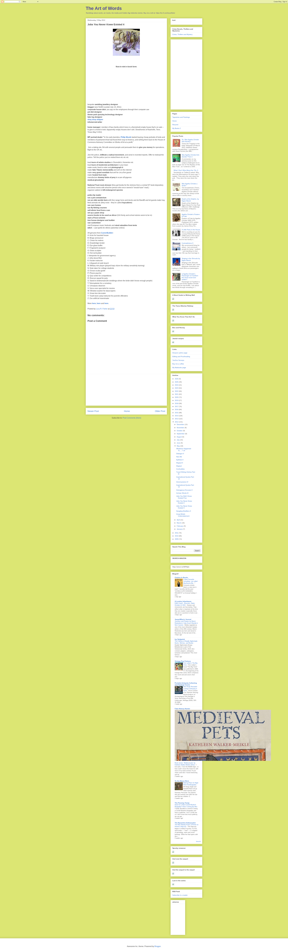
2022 (177, 391)
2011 (177, 533)
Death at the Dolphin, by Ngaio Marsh (190, 200)
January (180, 529)
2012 (177, 422)
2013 (177, 419)
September (181, 434)
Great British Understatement (182, 515)
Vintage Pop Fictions (183, 661)
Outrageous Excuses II (184, 490)
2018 (177, 403)
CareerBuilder (107, 233)
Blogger (157, 946)
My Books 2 (176, 128)
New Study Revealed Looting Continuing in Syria (190, 688)
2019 (177, 400)
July (178, 440)
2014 (177, 416)
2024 (177, 385)
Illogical (179, 466)
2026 (177, 379)
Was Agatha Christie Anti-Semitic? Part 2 (191, 156)
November (181, 427)
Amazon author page (179, 353)
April (178, 520)
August (179, 437)
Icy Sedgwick (180, 639)
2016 (177, 409)
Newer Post (93, 411)
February (180, 526)
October (180, 431)
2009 (177, 539)
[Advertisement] (126, 390)
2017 (177, 406)
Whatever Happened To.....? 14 (183, 449)
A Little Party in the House (191, 230)
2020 (177, 397)
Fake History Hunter (182, 709)
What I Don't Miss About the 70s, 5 (186, 170)
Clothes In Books (181, 577)
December (181, 424)
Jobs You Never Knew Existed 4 (184, 502)
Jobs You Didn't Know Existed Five (184, 497)
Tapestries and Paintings (181, 117)
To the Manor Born (182, 781)
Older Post (160, 411)
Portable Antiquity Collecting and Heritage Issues (186, 684)
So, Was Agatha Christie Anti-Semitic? (190, 140)
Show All (198, 841)
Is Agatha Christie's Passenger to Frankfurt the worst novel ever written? (190, 276)
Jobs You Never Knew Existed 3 (184, 507)
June (179, 443)
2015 (177, 413)
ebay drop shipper (95, 119)
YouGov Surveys (178, 360)
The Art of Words (104, 8)
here (94, 303)
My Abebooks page (179, 367)
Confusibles (180, 469)
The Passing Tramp (182, 803)
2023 (177, 388)
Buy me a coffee (178, 364)
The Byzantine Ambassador (185, 823)
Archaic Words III (182, 493)
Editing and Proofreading (181, 356)
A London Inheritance (183, 601)
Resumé (175, 125)
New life (179, 457)
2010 (177, 536)
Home (127, 411)
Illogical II (179, 463)
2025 (177, 382)
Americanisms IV (182, 482)
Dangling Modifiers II (183, 511)
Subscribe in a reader (180, 895)
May (178, 446)
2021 (177, 394)
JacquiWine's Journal (183, 619)
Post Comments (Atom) (132, 418)
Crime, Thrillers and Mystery (182, 34)
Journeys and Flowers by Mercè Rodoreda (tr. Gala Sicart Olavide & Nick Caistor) (186, 623)
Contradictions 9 (187, 243)
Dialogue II (180, 453)
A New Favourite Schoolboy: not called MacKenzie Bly (190, 581)
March (179, 523)
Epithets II (179, 460)
